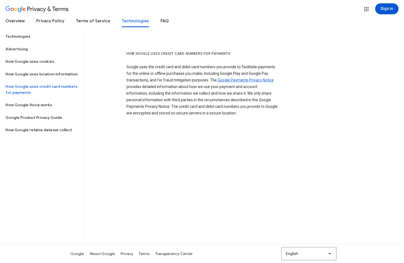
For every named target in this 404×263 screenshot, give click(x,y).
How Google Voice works (28, 104)
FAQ (165, 20)
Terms (144, 253)
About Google (102, 253)
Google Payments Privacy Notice (246, 80)
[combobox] (308, 253)
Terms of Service (93, 20)
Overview (15, 20)
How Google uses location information (41, 74)
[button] (366, 9)
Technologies (135, 20)
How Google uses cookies (29, 61)
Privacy (127, 253)
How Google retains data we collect (38, 129)
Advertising (16, 48)
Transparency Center (174, 253)
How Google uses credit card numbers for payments (41, 89)
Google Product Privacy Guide (33, 117)
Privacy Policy (50, 20)
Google (77, 253)
